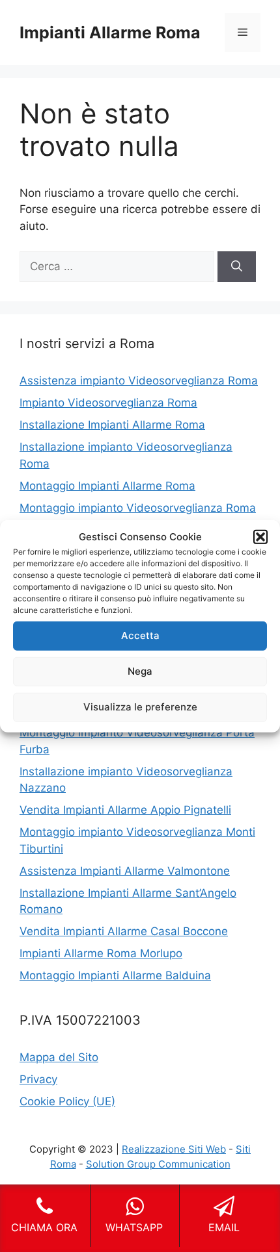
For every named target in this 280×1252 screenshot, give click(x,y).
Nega (140, 671)
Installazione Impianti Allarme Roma (112, 424)
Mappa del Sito (59, 1057)
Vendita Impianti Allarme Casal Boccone (124, 931)
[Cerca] (236, 266)
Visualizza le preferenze (140, 707)
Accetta (140, 635)
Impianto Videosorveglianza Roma (108, 402)
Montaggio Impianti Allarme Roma (107, 485)
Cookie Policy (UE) (67, 1101)
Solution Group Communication (158, 1164)
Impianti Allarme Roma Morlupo (101, 953)
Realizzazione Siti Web (174, 1149)
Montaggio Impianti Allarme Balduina (115, 975)
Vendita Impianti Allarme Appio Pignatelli (125, 809)
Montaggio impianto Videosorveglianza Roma (138, 507)
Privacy (38, 1079)
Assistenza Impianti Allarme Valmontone (125, 870)
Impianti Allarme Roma (110, 32)
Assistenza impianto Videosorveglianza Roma (139, 380)
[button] (260, 537)
